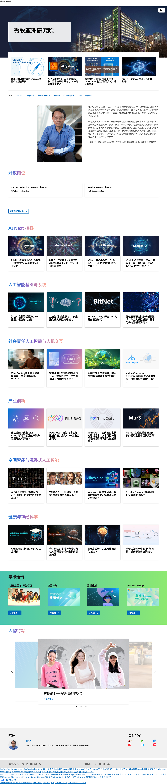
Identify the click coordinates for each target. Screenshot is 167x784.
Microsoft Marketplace (12, 777)
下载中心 (123, 769)
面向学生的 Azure (86, 771)
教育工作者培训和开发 (51, 771)
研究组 (57, 95)
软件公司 (49, 777)
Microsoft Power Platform (33, 777)
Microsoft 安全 (17, 774)
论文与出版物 (68, 95)
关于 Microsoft (78, 777)
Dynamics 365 (35, 774)
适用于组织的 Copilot (51, 769)
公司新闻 (89, 777)
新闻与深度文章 (44, 95)
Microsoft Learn (130, 774)
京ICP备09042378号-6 (77, 782)
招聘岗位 (30, 95)
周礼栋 (28, 741)
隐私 (30, 782)
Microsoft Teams (99, 774)
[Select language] (161, 10)
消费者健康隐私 (6, 782)
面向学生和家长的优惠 (69, 771)
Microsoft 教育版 (142, 769)
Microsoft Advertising (63, 774)
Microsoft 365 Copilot (82, 774)
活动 (80, 95)
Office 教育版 (35, 771)
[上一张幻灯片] (142, 671)
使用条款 (46, 782)
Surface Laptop (17, 769)
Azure (26, 774)
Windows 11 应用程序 (99, 769)
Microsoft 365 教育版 (21, 771)
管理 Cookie (37, 782)
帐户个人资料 (113, 769)
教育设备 (153, 769)
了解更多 (13, 613)
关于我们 (88, 95)
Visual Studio (58, 777)
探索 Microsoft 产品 (81, 769)
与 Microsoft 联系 (20, 782)
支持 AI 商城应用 (144, 774)
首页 (10, 95)
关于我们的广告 (61, 782)
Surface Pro (5, 769)
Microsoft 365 (66, 769)
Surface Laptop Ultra (33, 769)
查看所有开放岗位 (17, 211)
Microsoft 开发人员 (115, 774)
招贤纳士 (68, 777)
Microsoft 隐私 (99, 777)
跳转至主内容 (5, 1)
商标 (52, 782)
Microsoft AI (5, 774)
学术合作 (19, 95)
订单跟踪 (131, 769)
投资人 (108, 777)
